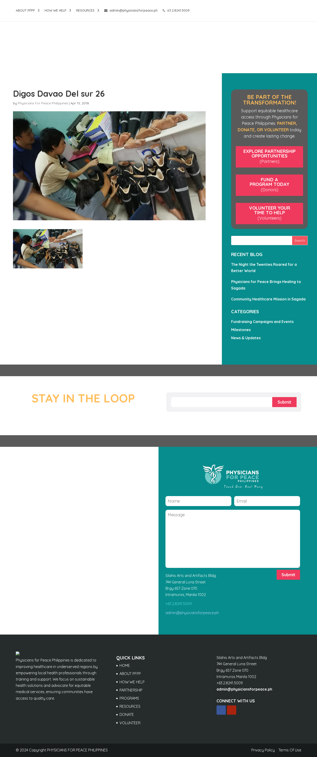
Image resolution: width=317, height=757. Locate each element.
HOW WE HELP (55, 11)
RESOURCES (85, 11)
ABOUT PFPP (25, 11)
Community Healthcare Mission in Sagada (268, 299)
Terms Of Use (289, 750)
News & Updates (246, 338)
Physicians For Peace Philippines (43, 103)
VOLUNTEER (130, 723)
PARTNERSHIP (131, 690)
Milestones (241, 329)
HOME (125, 665)
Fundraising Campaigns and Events (262, 321)
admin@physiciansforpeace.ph (133, 11)
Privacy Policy (263, 750)
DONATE (127, 714)
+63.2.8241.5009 (178, 603)
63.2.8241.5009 (178, 11)
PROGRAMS (129, 698)
